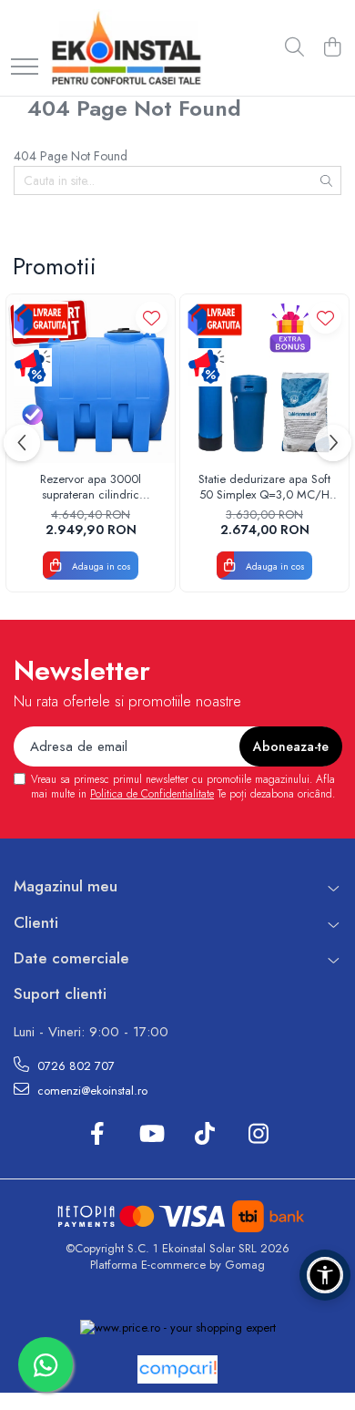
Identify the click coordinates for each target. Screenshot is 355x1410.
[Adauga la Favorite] (151, 318)
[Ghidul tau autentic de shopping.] (177, 1369)
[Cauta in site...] (294, 48)
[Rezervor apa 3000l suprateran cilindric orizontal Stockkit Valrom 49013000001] (90, 378)
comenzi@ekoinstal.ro (90, 1090)
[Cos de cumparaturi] (331, 48)
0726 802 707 (74, 1066)
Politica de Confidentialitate (152, 794)
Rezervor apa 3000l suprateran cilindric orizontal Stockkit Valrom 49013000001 (90, 487)
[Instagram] (258, 1134)
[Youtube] (151, 1134)
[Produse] (24, 67)
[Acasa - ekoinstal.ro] (126, 48)
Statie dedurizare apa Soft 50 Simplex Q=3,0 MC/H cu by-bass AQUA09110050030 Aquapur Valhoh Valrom (264, 487)
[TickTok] (204, 1134)
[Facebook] (97, 1134)
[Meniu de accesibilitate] (324, 1275)
